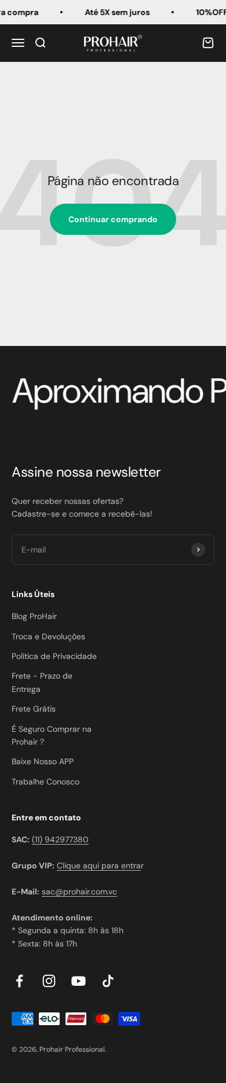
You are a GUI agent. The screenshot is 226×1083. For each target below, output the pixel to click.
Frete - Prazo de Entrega (42, 682)
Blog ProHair (34, 616)
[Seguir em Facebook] (19, 981)
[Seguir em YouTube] (78, 981)
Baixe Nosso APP (43, 761)
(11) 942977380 (60, 839)
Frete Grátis (34, 708)
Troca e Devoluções (48, 636)
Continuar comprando (113, 219)
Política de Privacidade (54, 656)
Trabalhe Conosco (45, 781)
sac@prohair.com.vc (79, 891)
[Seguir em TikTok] (108, 981)
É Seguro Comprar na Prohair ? (52, 735)
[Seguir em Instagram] (49, 981)
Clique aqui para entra (99, 865)
